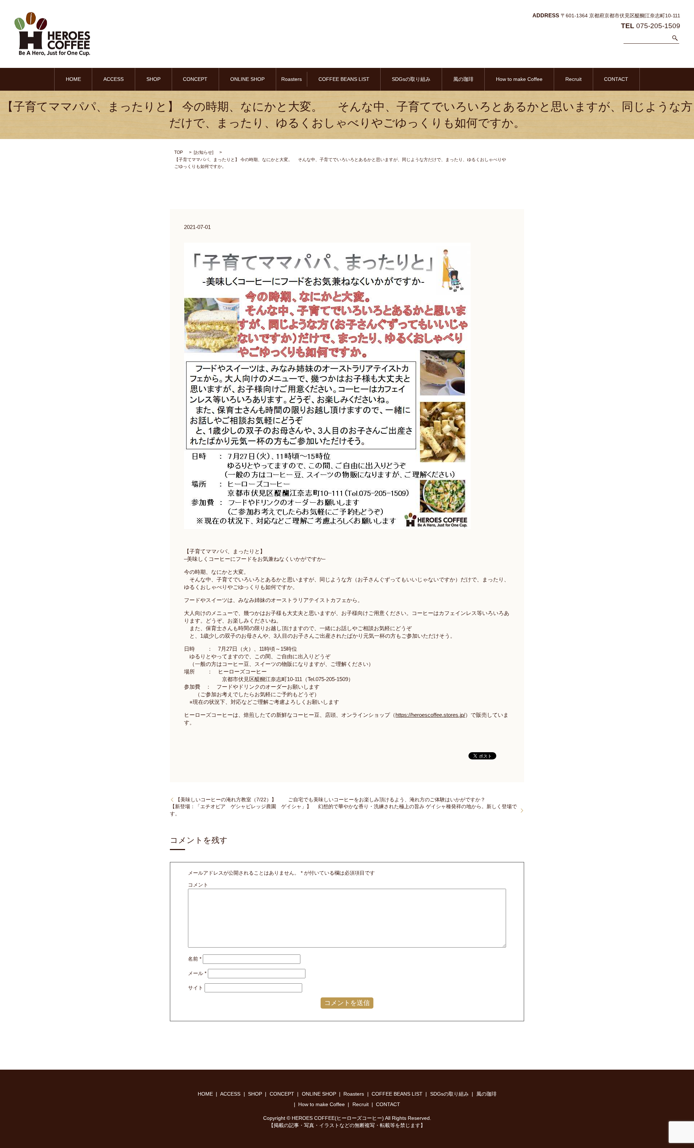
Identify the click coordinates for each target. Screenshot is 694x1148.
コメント (198, 885)
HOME (73, 79)
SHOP (153, 79)
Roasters (291, 79)
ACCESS (113, 79)
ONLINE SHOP (247, 79)
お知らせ (203, 152)
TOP (178, 152)
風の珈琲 (463, 79)
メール (197, 973)
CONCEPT (195, 79)
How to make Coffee (519, 79)
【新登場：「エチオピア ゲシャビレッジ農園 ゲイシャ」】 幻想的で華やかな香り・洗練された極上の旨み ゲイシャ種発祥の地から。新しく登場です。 (343, 809)
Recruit (573, 79)
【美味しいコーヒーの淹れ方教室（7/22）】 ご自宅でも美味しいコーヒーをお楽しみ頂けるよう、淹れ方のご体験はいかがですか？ (330, 799)
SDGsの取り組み (411, 79)
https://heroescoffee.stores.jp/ (430, 715)
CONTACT (616, 79)
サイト (195, 988)
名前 (194, 959)
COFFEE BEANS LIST (343, 79)
